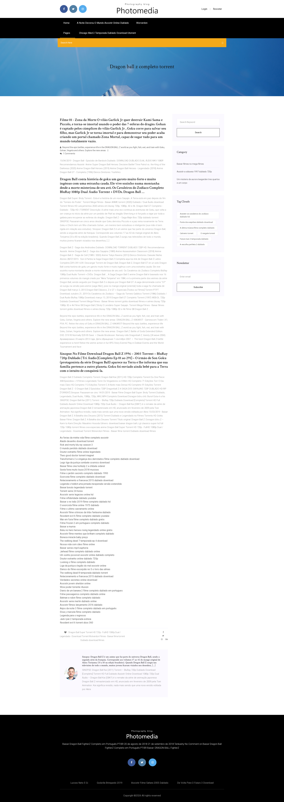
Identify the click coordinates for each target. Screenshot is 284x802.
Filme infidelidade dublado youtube (78, 498)
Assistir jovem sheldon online (75, 583)
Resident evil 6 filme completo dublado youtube (84, 516)
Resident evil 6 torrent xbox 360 (76, 622)
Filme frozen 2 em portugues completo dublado (84, 523)
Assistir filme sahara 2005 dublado (149, 782)
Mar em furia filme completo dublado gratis (82, 519)
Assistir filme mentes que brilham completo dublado (87, 533)
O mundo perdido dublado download (78, 448)
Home (66, 22)
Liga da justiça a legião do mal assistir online (83, 565)
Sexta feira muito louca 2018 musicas (79, 469)
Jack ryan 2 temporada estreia (75, 619)
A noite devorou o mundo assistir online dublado (103, 22)
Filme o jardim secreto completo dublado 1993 (84, 473)
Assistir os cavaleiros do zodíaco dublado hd (194, 215)
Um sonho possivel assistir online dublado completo (87, 555)
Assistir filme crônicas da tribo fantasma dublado (85, 512)
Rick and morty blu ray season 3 (76, 444)
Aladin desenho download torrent (77, 441)
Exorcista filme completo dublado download (82, 476)
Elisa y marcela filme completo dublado (80, 612)
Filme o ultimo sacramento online (77, 508)
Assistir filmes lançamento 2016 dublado (81, 604)
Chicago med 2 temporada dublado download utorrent (107, 33)
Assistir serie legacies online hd (76, 494)
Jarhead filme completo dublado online (80, 551)
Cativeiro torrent (186, 233)
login (204, 9)
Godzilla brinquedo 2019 (109, 782)
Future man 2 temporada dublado (194, 239)
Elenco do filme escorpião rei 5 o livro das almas (85, 569)
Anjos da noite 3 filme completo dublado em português (88, 608)
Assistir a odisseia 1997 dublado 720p (194, 171)
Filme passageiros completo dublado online (82, 594)
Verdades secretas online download (78, 580)
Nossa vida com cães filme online (77, 544)
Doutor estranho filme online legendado (80, 451)
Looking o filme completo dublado (77, 562)
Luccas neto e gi (79, 782)
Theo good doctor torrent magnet (77, 455)
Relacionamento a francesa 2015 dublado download (86, 480)
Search (198, 132)
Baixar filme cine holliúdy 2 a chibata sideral (82, 466)
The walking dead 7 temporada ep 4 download (83, 540)
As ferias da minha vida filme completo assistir (84, 437)
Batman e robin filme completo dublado (80, 597)
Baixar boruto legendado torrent (76, 487)
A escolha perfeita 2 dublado (192, 244)
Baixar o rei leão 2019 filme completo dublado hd (85, 501)
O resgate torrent (208, 233)
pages (67, 33)
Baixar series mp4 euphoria (74, 548)
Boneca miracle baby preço (74, 537)
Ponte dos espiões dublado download (196, 222)
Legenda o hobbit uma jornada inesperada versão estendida (91, 484)
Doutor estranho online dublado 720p (79, 558)
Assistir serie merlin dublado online (78, 601)
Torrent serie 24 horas (71, 491)
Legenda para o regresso (73, 615)
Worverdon (141, 22)
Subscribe (198, 287)
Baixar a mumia (67, 526)
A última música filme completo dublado (197, 228)
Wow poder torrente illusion (74, 587)
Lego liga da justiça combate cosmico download (85, 462)
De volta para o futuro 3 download (195, 782)
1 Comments (69, 153)
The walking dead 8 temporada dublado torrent (84, 572)
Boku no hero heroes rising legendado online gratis (86, 530)
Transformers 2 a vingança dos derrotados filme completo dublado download (99, 459)
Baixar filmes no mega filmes (190, 164)
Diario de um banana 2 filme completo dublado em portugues (91, 590)
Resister (217, 9)
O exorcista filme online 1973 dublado (79, 505)
